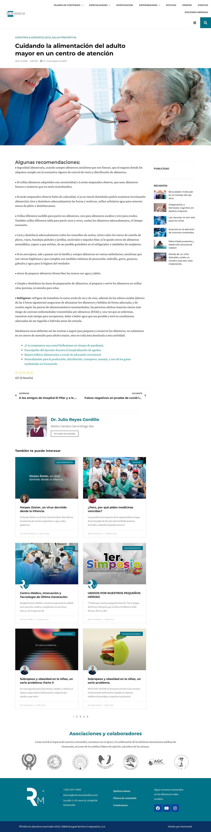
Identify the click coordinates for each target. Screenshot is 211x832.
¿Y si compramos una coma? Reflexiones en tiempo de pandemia (63, 345)
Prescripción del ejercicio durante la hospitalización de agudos (62, 350)
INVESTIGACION (124, 5)
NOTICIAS (171, 5)
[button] (205, 22)
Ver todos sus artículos (64, 433)
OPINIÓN (187, 5)
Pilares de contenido (124, 798)
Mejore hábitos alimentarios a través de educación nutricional (62, 354)
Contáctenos (120, 805)
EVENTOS (203, 5)
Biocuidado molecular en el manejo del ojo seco (181, 195)
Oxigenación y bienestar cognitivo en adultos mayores (181, 207)
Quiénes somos (121, 790)
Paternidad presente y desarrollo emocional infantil (181, 244)
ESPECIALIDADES (98, 5)
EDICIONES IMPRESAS (196, 12)
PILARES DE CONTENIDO (67, 5)
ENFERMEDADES (148, 5)
